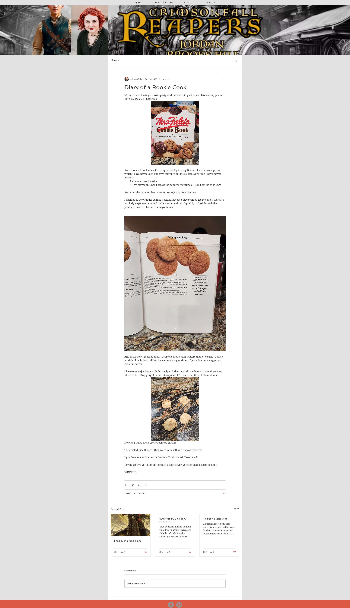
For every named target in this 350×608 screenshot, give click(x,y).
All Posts (115, 60)
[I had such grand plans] (130, 525)
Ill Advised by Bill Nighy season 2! (172, 520)
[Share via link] (146, 485)
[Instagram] (221, 12)
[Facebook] (213, 12)
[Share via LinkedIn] (139, 485)
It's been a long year (215, 518)
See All (236, 509)
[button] (235, 60)
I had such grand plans (127, 540)
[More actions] (224, 79)
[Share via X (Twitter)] (132, 485)
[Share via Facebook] (125, 485)
